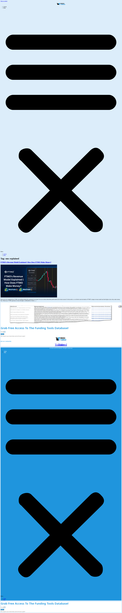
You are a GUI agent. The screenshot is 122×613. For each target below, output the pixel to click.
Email (2, 331)
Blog (4, 8)
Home (5, 6)
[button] (61, 131)
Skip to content (4, 1)
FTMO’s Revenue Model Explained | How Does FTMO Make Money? (26, 262)
